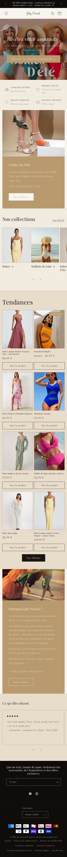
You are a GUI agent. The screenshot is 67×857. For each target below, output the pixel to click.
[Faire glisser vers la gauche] (26, 279)
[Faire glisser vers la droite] (40, 279)
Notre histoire (21, 682)
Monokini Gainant (42, 414)
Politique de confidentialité (51, 840)
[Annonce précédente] (5, 4)
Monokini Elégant (42, 351)
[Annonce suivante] (61, 4)
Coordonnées (57, 850)
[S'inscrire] (57, 782)
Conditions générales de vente (19, 850)
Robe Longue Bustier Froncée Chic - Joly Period (16, 352)
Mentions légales (42, 850)
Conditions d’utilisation (24, 845)
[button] (6, 13)
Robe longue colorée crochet (15, 473)
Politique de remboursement (25, 840)
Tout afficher (59, 220)
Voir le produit (18, 366)
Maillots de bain (41, 266)
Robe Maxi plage (9, 533)
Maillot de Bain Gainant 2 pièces (49, 473)
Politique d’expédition (46, 845)
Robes (6, 266)
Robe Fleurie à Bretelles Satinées (17, 414)
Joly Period (21, 837)
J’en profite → (21, 197)
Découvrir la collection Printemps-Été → (33, 59)
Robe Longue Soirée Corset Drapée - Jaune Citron (46, 534)
